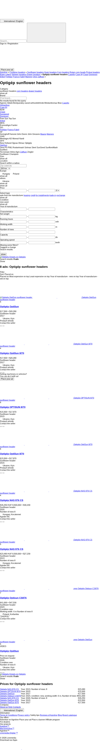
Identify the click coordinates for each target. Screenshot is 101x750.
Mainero (28, 77)
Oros (35, 77)
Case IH (79, 74)
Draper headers (33, 74)
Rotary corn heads (78, 72)
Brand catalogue (69, 715)
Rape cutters (5, 74)
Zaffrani (41, 77)
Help (10, 707)
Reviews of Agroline (48, 715)
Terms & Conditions (8, 715)
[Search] (46, 33)
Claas (85, 74)
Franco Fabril (19, 77)
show (3, 254)
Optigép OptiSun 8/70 (12, 353)
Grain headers (50, 72)
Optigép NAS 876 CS (11, 500)
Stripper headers (19, 74)
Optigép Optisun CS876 (13, 598)
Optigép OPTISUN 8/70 (12, 407)
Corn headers (63, 72)
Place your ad (7, 379)
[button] (50, 56)
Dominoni (93, 74)
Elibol (2, 77)
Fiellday (9, 77)
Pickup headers (93, 72)
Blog (60, 715)
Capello (71, 74)
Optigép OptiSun (9, 306)
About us (4, 707)
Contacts (17, 707)
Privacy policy (24, 715)
